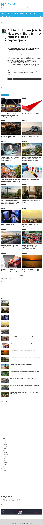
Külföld (3, 98)
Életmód (21, 13)
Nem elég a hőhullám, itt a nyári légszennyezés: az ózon (30, 225)
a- (3, 49)
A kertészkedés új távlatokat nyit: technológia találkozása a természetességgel (25, 371)
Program (5, 452)
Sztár (5, 470)
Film (5, 440)
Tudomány (10, 13)
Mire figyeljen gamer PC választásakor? (7, 225)
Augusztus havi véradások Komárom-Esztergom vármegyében (10, 270)
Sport (5, 456)
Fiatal (26, 13)
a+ (4, 49)
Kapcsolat (30, 523)
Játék (5, 460)
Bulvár (24, 98)
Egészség (24, 163)
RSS (33, 523)
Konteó (5, 476)
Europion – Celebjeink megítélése (31, 114)
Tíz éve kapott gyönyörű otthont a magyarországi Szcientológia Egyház (10, 180)
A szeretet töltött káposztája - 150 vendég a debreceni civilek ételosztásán (24, 378)
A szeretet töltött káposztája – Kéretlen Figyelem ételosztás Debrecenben (24, 385)
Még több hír (21, 275)
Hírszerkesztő (4, 33)
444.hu (9, 74)
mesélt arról (21, 64)
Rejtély (5, 474)
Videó (31, 13)
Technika (5, 446)
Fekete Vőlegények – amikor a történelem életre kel (9, 137)
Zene (5, 442)
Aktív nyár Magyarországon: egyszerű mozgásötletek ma (21, 364)
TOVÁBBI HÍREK (6, 94)
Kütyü (3, 208)
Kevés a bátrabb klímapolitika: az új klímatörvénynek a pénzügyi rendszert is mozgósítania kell (31, 158)
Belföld (3, 163)
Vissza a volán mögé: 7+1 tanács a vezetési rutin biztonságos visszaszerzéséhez (10, 158)
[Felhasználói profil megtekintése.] (4, 31)
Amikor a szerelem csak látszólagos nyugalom (31, 201)
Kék (4, 472)
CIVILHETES (11, 3)
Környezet (4, 184)
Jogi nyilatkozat (20, 523)
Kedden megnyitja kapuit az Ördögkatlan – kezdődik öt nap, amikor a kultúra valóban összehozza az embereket (30, 248)
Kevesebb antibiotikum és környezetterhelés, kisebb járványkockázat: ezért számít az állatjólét (24, 393)
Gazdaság (16, 13)
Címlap (11, 523)
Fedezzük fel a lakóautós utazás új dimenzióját (31, 137)
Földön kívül (6, 478)
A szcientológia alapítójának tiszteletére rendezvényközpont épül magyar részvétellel (10, 115)
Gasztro (5, 458)
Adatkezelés (26, 523)
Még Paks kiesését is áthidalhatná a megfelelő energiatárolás (10, 246)
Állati (5, 464)
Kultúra (3, 13)
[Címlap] (2, 4)
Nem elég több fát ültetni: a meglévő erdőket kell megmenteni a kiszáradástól (25, 357)
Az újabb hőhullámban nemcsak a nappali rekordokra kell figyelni (31, 270)
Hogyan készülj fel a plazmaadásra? (31, 179)
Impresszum (15, 523)
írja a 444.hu (19, 51)
